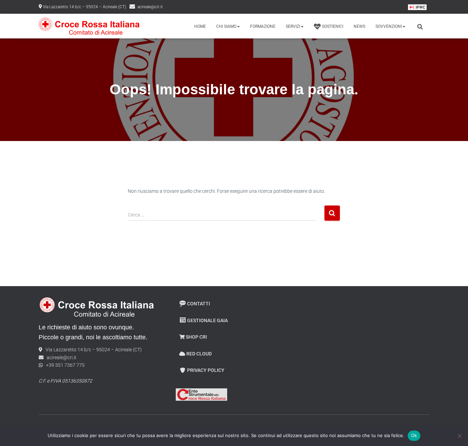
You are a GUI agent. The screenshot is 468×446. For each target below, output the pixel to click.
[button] (238, 26)
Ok (414, 435)
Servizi (293, 26)
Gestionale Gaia (207, 320)
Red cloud (199, 353)
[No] (459, 435)
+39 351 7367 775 (64, 365)
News (359, 26)
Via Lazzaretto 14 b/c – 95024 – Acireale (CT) (84, 6)
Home (200, 26)
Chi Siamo (226, 26)
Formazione (262, 26)
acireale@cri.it (150, 6)
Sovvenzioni (388, 26)
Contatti (198, 303)
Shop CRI (196, 337)
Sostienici (332, 26)
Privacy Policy (205, 370)
